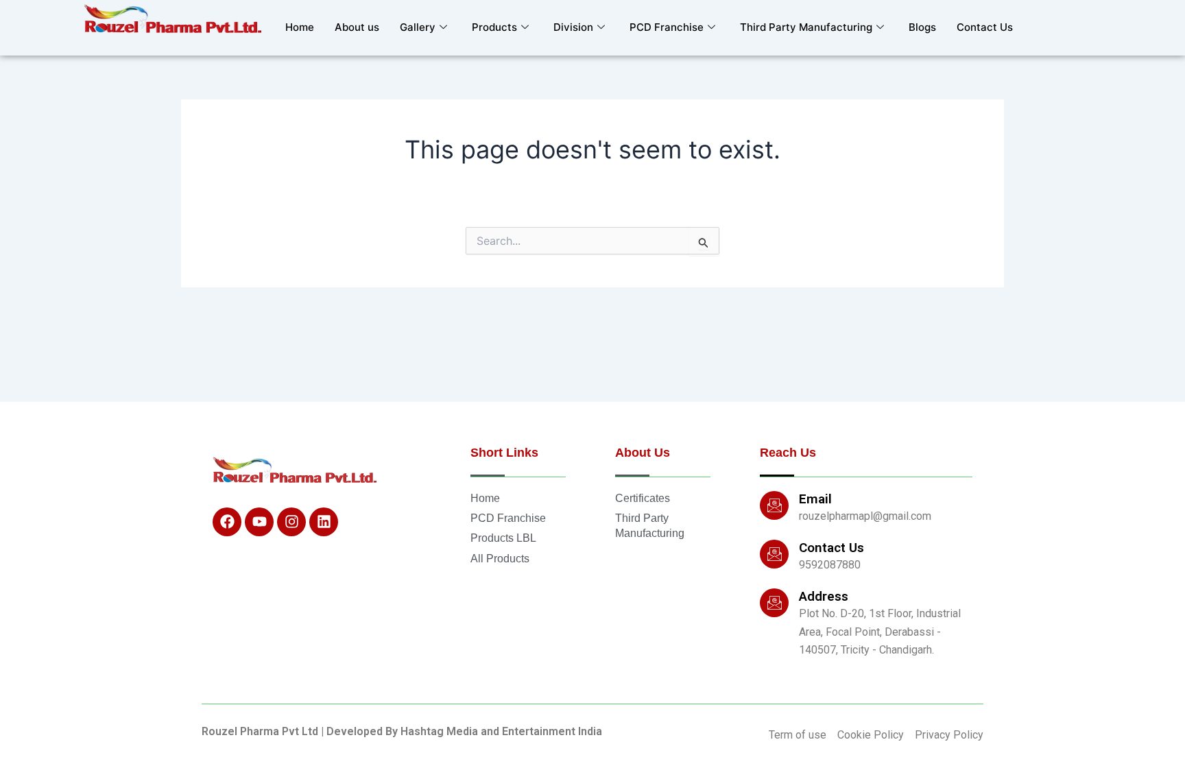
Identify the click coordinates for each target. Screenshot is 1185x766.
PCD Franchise (667, 27)
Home (299, 27)
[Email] (774, 505)
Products (494, 27)
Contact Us (985, 27)
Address (823, 596)
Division (573, 27)
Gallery (417, 27)
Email (815, 499)
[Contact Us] (774, 554)
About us (357, 27)
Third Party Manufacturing (806, 27)
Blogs (922, 27)
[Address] (774, 602)
